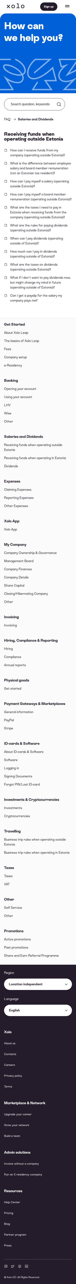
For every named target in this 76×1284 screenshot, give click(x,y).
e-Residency (13, 365)
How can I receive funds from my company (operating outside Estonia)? (37, 152)
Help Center (12, 1202)
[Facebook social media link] (19, 1266)
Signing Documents (18, 776)
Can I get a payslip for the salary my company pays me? (36, 298)
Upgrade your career (18, 1114)
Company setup (15, 357)
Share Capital (14, 585)
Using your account (18, 397)
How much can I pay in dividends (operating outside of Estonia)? (33, 254)
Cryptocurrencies (17, 816)
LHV (7, 405)
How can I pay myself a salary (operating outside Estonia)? (39, 183)
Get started (12, 688)
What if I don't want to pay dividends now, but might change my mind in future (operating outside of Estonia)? (40, 282)
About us (9, 1043)
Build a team (12, 1136)
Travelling (12, 831)
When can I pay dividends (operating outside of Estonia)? (36, 240)
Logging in (11, 768)
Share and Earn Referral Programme (31, 956)
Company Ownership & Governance (30, 553)
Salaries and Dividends (23, 436)
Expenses (12, 481)
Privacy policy (13, 1075)
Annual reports (15, 665)
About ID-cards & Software (24, 752)
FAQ (7, 119)
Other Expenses (16, 506)
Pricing (8, 1213)
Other (8, 421)
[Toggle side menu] (63, 6)
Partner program (15, 1234)
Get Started (14, 324)
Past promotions (16, 947)
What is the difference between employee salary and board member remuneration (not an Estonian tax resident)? (40, 168)
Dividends (11, 466)
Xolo (15, 6)
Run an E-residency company (23, 1174)
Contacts (10, 1054)
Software (11, 760)
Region (9, 973)
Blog (7, 1223)
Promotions (14, 931)
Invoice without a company (21, 1163)
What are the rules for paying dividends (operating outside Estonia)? (38, 227)
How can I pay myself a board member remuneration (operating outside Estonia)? (41, 196)
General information (18, 712)
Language (11, 999)
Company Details (16, 577)
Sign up (49, 6)
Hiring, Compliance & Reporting (31, 640)
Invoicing (11, 617)
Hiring (8, 649)
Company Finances (18, 569)
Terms (8, 1086)
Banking (11, 380)
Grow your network (16, 1125)
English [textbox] (14, 1010)
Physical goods (16, 680)
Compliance (12, 657)
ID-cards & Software (22, 743)
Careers (9, 1064)
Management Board (18, 561)
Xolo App (11, 521)
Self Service (13, 908)
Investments (13, 808)
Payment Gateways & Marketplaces (34, 703)
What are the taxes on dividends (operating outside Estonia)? (34, 267)
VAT (7, 884)
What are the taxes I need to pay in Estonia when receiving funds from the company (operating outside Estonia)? (38, 212)
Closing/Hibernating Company (26, 594)
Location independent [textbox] (26, 984)
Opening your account (20, 389)
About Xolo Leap (16, 333)
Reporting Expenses (19, 498)
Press (8, 1245)
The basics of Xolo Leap (21, 341)
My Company (15, 544)
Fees (7, 349)
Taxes (9, 868)
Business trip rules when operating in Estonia (37, 853)
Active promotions (17, 939)
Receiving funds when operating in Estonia (35, 458)
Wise (7, 413)
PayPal (9, 720)
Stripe (8, 728)
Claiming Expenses (17, 490)
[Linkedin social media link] (26, 1266)
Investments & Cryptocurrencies (31, 799)
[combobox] (38, 984)
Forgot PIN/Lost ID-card (22, 784)
